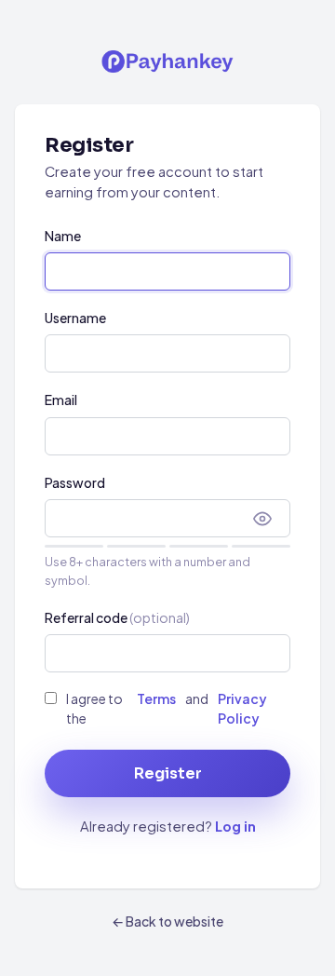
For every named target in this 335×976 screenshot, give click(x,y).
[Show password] (262, 518)
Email (61, 399)
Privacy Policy (242, 707)
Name (63, 235)
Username (75, 317)
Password (75, 482)
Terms (156, 698)
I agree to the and (166, 707)
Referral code (117, 617)
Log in (235, 826)
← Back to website (167, 921)
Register (168, 773)
